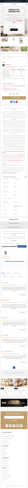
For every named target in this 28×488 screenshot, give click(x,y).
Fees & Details (14, 240)
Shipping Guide (5, 462)
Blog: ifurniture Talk (6, 443)
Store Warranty (5, 440)
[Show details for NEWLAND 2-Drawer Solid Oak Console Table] (20, 382)
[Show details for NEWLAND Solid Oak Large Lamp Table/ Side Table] (7, 382)
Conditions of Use (5, 465)
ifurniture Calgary (5, 470)
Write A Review (22, 246)
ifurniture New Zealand (6, 475)
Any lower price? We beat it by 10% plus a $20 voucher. (15, 67)
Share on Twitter (14, 102)
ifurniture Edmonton (6, 472)
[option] (5, 39)
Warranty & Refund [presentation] (14, 223)
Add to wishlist (10, 93)
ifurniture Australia (5, 477)
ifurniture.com (5, 479)
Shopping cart (5, 453)
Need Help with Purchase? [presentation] (14, 227)
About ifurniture (5, 473)
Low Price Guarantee (6, 438)
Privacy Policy (5, 442)
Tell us (21, 85)
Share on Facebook (11, 102)
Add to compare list (14, 93)
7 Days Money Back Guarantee (8, 436)
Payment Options (5, 460)
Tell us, (18, 90)
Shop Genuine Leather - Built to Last (13, 1)
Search (26, 7)
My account (4, 448)
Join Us (3, 481)
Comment (22, 294)
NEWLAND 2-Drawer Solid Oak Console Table (21, 391)
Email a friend (17, 93)
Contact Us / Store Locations (8, 434)
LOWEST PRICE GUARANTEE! (7, 83)
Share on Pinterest (17, 102)
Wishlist (3, 455)
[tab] (14, 219)
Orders (3, 450)
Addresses (4, 452)
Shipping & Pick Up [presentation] (14, 219)
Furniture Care (5, 463)
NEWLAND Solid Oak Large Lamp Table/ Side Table (7, 391)
